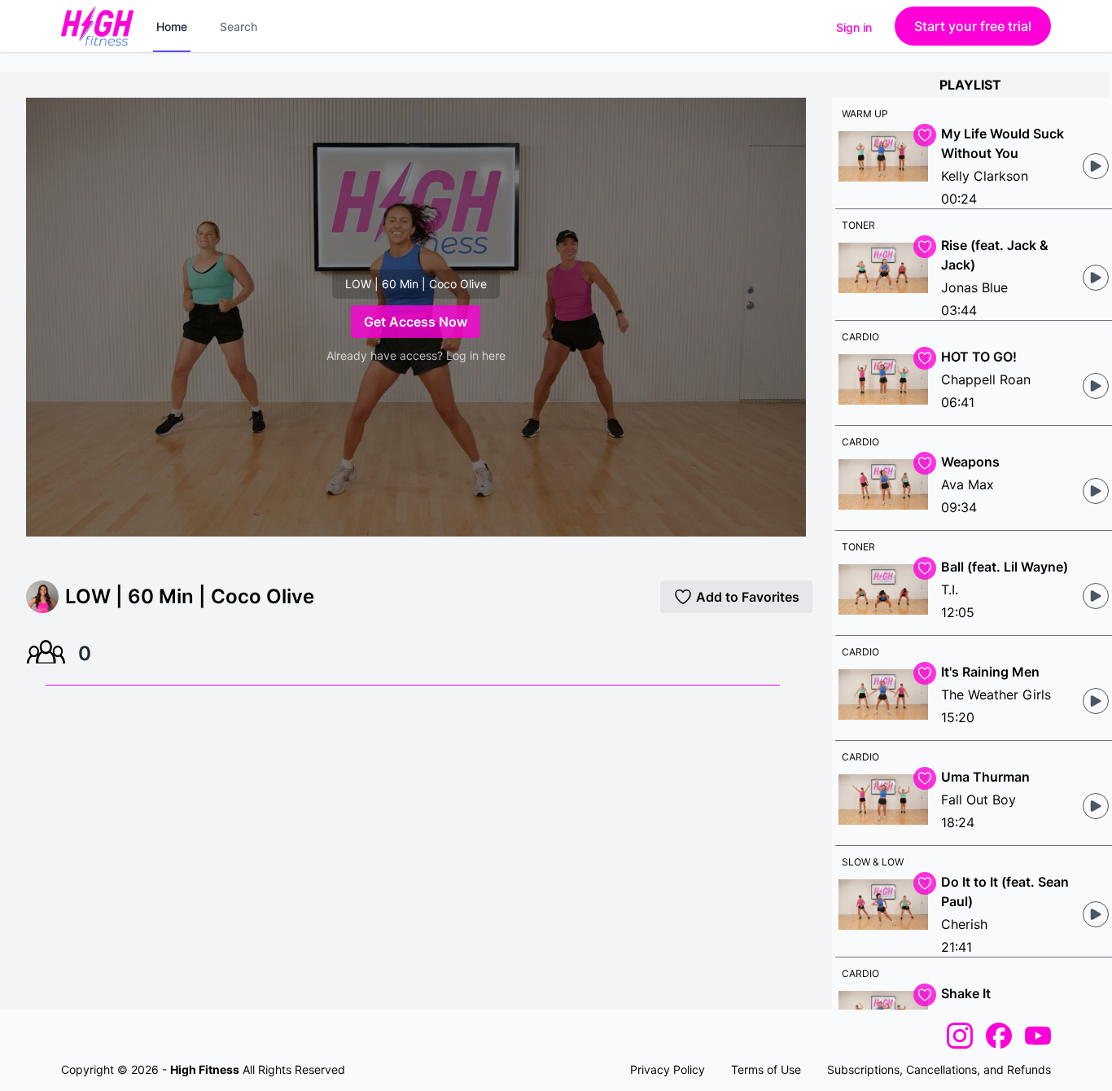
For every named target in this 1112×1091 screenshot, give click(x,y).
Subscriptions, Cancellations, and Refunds (939, 1069)
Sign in (854, 27)
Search (238, 26)
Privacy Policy (667, 1069)
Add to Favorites (747, 597)
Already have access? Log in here (416, 355)
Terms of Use (766, 1069)
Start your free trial (972, 26)
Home (171, 26)
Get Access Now (415, 321)
